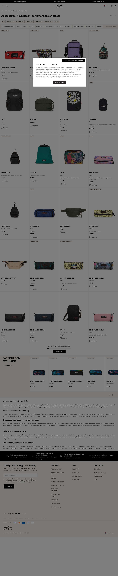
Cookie (71, 69)
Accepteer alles (59, 82)
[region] (59, 72)
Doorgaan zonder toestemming (73, 60)
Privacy (65, 69)
